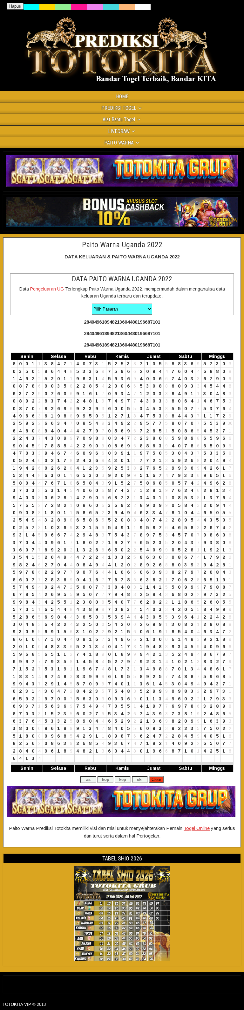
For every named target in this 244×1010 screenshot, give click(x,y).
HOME (122, 97)
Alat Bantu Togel (119, 119)
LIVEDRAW (119, 131)
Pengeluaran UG (47, 288)
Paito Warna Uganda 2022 (122, 244)
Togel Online (197, 828)
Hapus (15, 6)
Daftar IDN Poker (122, 982)
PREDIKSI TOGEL (118, 108)
